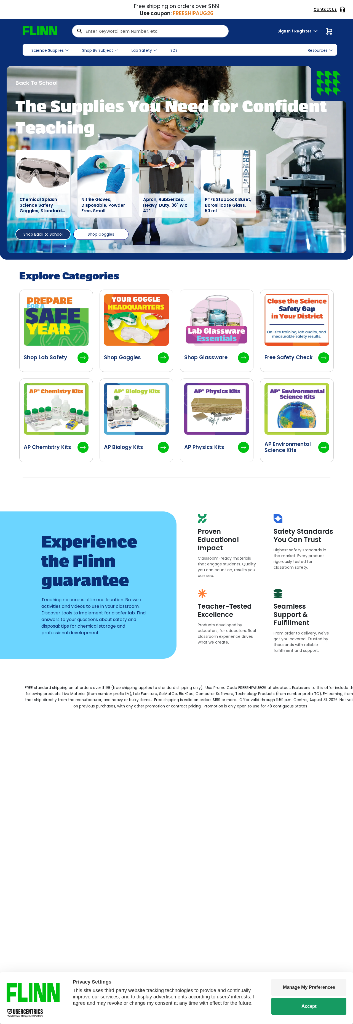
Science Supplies (47, 50)
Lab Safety (142, 50)
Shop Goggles (101, 234)
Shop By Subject (97, 50)
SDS (174, 50)
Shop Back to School (43, 234)
